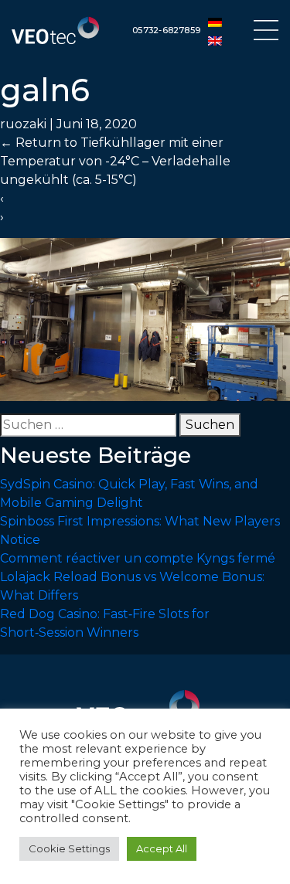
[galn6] (145, 318)
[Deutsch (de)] (215, 21)
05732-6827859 (166, 30)
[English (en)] (215, 40)
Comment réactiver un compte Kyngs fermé (137, 558)
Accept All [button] (161, 848)
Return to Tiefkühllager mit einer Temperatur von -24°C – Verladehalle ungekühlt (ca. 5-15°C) (115, 161)
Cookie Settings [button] (69, 848)
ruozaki (23, 124)
